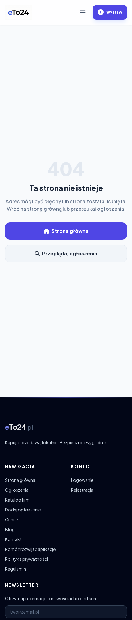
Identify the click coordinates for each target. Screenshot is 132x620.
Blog (10, 529)
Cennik (12, 519)
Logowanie (82, 480)
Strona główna (70, 231)
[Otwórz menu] (83, 12)
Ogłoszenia (17, 490)
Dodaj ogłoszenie (23, 509)
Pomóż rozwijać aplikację (30, 549)
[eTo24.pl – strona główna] (18, 12)
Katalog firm (17, 499)
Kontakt (13, 539)
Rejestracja (82, 490)
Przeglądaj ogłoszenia (69, 253)
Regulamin (15, 569)
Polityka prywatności (26, 559)
